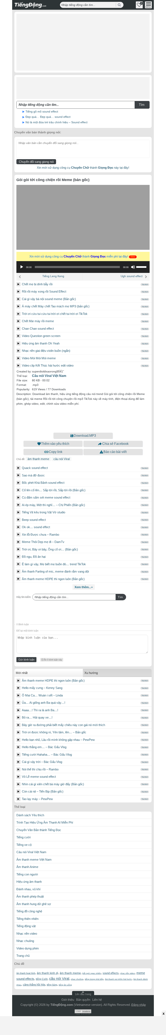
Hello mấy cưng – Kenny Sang (42, 688)
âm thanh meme (38, 459)
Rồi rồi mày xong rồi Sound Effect (44, 291)
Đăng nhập (138, 1004)
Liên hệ (97, 999)
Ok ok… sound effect (36, 527)
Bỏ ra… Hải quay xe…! (37, 717)
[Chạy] (22, 267)
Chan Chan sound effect (38, 328)
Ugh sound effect (132, 276)
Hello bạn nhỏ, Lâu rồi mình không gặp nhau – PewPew (58, 739)
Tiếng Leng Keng (53, 276)
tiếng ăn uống (65, 985)
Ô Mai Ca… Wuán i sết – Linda (42, 695)
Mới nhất (22, 673)
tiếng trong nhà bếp (94, 979)
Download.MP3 (85, 435)
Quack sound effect (35, 468)
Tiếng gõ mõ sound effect (42, 111)
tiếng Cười (42, 979)
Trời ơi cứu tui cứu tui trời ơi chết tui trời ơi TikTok (54, 313)
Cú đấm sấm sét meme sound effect (46, 497)
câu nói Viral (61, 459)
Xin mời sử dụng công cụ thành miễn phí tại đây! (82, 256)
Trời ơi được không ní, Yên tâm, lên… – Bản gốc (54, 732)
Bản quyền (83, 999)
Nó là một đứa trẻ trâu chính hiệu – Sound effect (56, 122)
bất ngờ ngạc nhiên (91, 973)
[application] (83, 267)
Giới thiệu (67, 999)
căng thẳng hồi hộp (34, 984)
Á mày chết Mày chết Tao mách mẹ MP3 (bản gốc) (55, 306)
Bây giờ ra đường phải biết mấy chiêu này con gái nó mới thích (63, 725)
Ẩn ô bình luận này (53, 660)
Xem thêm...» (83, 587)
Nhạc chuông (25, 941)
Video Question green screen (41, 336)
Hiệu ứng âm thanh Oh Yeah (41, 343)
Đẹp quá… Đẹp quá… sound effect (48, 116)
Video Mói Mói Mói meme (39, 358)
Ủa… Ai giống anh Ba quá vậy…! (43, 702)
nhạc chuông (77, 979)
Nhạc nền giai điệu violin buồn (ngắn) (46, 350)
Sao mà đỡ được (33, 475)
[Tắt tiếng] (133, 267)
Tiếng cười (23, 837)
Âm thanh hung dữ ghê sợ (33, 904)
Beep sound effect (34, 519)
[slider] (142, 266)
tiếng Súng (52, 985)
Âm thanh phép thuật (30, 896)
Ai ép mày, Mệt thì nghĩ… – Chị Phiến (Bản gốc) (53, 505)
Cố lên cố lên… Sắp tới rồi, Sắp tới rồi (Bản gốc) (53, 490)
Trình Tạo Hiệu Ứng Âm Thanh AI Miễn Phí (44, 822)
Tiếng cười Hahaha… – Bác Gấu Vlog (47, 754)
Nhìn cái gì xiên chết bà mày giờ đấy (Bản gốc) (53, 784)
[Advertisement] (83, 42)
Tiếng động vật (26, 926)
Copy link (55, 452)
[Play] (18, 284)
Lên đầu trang (83, 994)
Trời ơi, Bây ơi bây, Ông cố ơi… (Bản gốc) (50, 549)
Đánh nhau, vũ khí (28, 889)
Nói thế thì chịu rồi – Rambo (40, 769)
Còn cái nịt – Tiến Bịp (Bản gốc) (42, 791)
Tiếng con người (27, 874)
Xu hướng (91, 673)
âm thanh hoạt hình (25, 973)
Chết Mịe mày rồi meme (38, 321)
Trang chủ (23, 955)
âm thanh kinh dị (47, 973)
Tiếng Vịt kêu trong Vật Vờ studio (43, 512)
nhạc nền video (127, 973)
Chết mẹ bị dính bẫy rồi (37, 284)
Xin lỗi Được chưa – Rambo (40, 534)
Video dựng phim (27, 948)
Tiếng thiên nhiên (27, 918)
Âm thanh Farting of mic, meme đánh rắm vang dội (55, 571)
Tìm (120, 597)
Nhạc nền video (26, 933)
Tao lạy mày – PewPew (37, 799)
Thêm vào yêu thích (55, 443)
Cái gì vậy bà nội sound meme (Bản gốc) (49, 299)
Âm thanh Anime (27, 867)
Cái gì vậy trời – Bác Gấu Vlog (42, 762)
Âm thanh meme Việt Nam (34, 859)
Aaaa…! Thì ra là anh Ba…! (40, 710)
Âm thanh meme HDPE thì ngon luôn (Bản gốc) (53, 579)
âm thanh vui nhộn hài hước (118, 979)
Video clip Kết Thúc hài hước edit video (47, 365)
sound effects (111, 973)
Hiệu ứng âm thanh (29, 881)
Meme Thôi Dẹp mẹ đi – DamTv (43, 542)
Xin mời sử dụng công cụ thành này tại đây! (83, 167)
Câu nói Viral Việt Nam (49, 376)
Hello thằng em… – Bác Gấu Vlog (44, 747)
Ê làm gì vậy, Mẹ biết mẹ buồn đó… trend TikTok (54, 564)
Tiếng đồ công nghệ (29, 911)
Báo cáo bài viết (115, 452)
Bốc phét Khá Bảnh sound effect (43, 482)
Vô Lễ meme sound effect (39, 776)
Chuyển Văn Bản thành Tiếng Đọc (38, 830)
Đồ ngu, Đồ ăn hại (34, 556)
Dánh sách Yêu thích (30, 815)
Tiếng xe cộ (24, 844)
